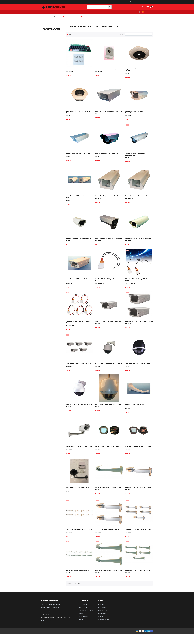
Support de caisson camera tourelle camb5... (138, 487)
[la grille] (67, 34)
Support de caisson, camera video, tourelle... (108, 487)
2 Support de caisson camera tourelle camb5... (108, 529)
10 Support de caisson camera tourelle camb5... (79, 529)
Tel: (59, 2)
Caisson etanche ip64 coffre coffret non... (107, 153)
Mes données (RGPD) (103, 619)
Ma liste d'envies (102, 607)
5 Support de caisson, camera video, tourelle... (138, 570)
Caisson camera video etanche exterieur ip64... (108, 111)
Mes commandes (102, 613)
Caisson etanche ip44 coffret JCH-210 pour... (78, 153)
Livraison (81, 613)
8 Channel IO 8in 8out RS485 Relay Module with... (79, 69)
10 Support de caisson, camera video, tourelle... (79, 570)
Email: (42, 2)
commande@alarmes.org (49, 2)
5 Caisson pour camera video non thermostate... (79, 363)
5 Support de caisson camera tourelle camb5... (138, 529)
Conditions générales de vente (86, 610)
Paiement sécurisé (83, 616)
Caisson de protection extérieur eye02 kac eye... (79, 446)
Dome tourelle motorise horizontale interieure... (138, 363)
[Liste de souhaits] (146, 7)
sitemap (81, 619)
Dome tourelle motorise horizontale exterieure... (109, 363)
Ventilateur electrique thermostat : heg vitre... (108, 446)
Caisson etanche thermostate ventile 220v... (78, 238)
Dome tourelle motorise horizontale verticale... (79, 404)
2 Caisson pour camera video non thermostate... (139, 321)
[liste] (70, 34)
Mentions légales (83, 607)
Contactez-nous (83, 604)
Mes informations (102, 610)
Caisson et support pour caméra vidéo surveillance (52, 28)
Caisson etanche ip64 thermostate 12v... (136, 196)
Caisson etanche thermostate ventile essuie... (108, 238)
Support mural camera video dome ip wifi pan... (108, 69)
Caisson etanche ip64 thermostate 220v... (107, 196)
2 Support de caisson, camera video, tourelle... (108, 570)
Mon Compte (101, 604)
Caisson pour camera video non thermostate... (108, 321)
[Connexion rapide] (143, 7)
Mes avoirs (100, 616)
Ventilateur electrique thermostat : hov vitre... (138, 446)
